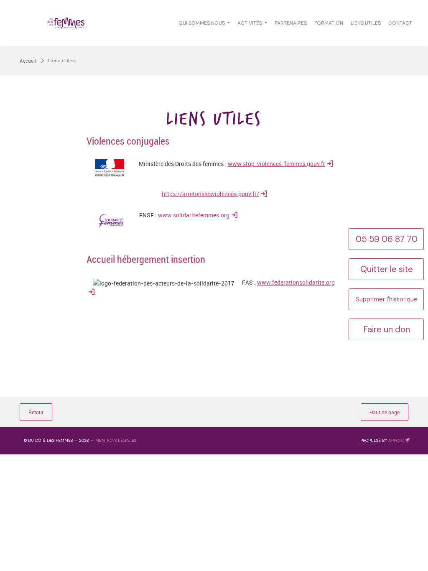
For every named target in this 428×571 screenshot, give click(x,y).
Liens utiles (366, 23)
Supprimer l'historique (387, 299)
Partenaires (291, 23)
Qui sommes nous (202, 23)
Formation (328, 23)
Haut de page (384, 412)
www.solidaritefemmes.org (193, 215)
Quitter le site (386, 269)
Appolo (396, 440)
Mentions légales (115, 440)
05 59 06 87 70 (387, 239)
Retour (35, 412)
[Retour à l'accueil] (65, 23)
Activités (250, 23)
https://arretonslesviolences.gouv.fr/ (210, 194)
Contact (400, 23)
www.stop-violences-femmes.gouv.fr (276, 164)
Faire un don (386, 329)
